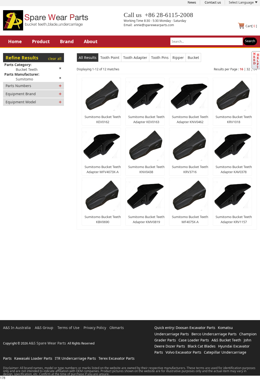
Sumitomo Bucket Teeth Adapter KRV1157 (234, 219)
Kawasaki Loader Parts (33, 358)
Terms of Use (68, 327)
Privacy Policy (95, 327)
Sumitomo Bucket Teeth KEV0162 (103, 119)
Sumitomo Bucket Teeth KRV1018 (234, 119)
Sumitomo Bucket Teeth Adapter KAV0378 (234, 169)
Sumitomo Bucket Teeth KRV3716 (190, 169)
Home (15, 41)
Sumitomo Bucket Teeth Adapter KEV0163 (146, 119)
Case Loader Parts (193, 340)
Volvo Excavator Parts (183, 352)
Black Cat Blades (202, 346)
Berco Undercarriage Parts (214, 334)
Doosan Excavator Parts (195, 327)
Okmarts (116, 327)
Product (41, 41)
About (91, 41)
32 (248, 69)
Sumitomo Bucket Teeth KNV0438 (146, 169)
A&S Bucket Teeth (226, 340)
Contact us (213, 2)
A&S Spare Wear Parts (47, 343)
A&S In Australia (17, 327)
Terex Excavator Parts (117, 358)
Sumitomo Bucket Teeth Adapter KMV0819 (146, 219)
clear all (54, 58)
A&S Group (44, 327)
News (192, 2)
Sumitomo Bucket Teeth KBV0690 (103, 219)
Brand (67, 41)
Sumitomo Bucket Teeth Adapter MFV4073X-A (103, 169)
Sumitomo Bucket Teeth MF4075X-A (190, 219)
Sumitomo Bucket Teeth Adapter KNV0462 (190, 119)
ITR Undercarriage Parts (75, 358)
